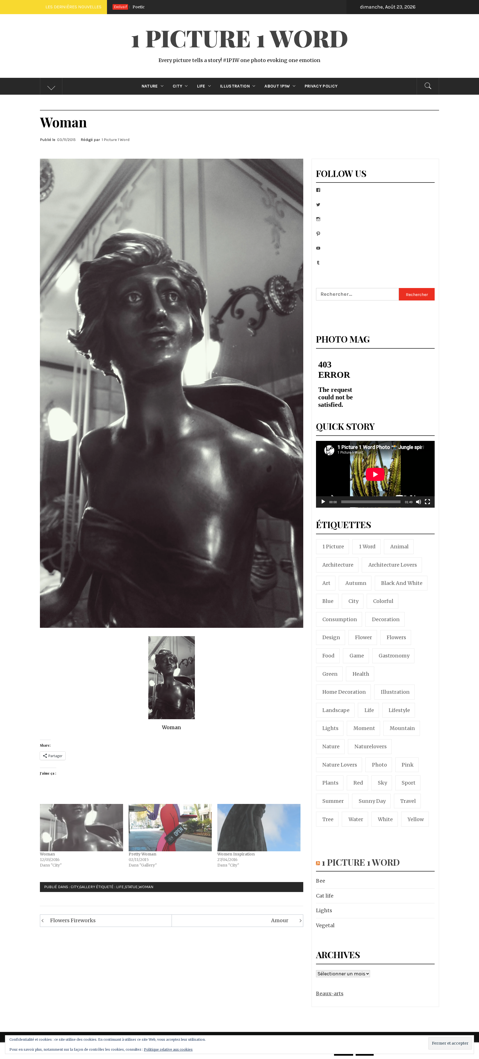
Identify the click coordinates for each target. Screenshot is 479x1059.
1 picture (333, 546)
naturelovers (371, 746)
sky (382, 783)
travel (408, 801)
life (120, 887)
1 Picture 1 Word (239, 37)
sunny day (372, 801)
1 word (367, 546)
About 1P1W (277, 86)
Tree (327, 819)
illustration (395, 692)
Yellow (415, 819)
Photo (379, 765)
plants (330, 783)
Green (330, 674)
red (358, 783)
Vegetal (325, 925)
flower (363, 637)
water (355, 819)
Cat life (324, 896)
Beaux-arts (329, 993)
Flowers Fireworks (73, 920)
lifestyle (399, 710)
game (357, 655)
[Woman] (81, 827)
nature (331, 746)
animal (399, 546)
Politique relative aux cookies (168, 1049)
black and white (401, 583)
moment (364, 728)
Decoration (386, 619)
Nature (150, 86)
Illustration (235, 86)
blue (327, 601)
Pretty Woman (142, 854)
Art (326, 583)
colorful (383, 601)
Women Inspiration (236, 854)
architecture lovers (392, 565)
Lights (324, 910)
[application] (375, 474)
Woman (47, 854)
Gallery (87, 887)
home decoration (344, 692)
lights (330, 728)
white (385, 819)
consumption (339, 619)
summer (333, 801)
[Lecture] (323, 505)
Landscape (336, 710)
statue (131, 887)
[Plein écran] (427, 505)
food (328, 655)
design (331, 637)
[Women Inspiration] (258, 827)
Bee (319, 6)
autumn (355, 583)
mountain (402, 728)
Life (201, 86)
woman (146, 887)
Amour (279, 920)
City (177, 86)
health (361, 674)
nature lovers (339, 765)
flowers (396, 637)
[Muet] (418, 505)
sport (409, 783)
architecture (337, 565)
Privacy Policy (321, 86)
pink (408, 765)
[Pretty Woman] (170, 827)
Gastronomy (394, 655)
